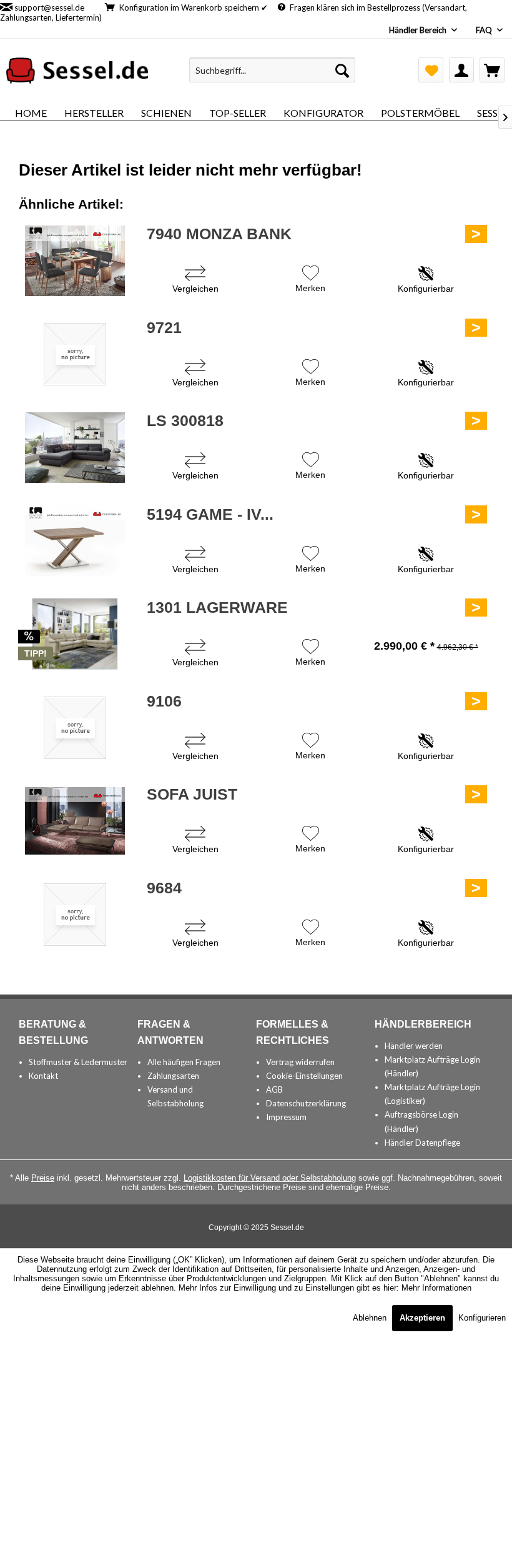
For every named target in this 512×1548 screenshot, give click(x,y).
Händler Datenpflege (422, 1143)
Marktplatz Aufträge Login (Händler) (432, 1066)
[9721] (75, 354)
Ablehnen (371, 1317)
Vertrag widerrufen (300, 1062)
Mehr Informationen (436, 1287)
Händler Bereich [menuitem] (418, 30)
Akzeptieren (422, 1317)
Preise (42, 1178)
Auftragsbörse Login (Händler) (421, 1121)
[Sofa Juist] (75, 820)
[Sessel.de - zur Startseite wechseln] (77, 73)
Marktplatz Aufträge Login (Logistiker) (432, 1094)
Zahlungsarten (173, 1076)
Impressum (286, 1117)
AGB (274, 1089)
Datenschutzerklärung (306, 1103)
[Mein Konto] (461, 69)
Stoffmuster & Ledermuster (78, 1062)
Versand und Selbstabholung (175, 1096)
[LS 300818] (75, 447)
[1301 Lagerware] (75, 634)
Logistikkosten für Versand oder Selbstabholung (270, 1178)
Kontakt (43, 1076)
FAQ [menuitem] (485, 30)
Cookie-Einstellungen (304, 1076)
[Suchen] (342, 69)
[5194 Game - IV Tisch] (75, 541)
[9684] (75, 914)
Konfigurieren (482, 1317)
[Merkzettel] (430, 69)
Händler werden (414, 1046)
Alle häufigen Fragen (183, 1062)
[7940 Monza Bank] (75, 260)
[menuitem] (272, 69)
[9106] (75, 727)
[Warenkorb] (492, 69)
